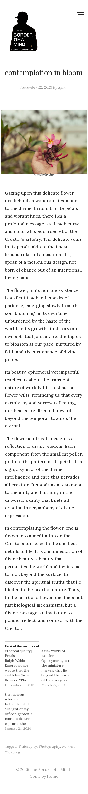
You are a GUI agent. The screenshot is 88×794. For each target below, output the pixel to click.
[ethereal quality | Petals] (23, 667)
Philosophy (28, 746)
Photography (49, 746)
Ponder (68, 746)
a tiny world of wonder (53, 653)
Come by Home (44, 776)
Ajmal (62, 87)
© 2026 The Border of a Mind (42, 769)
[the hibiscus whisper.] (23, 711)
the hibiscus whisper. (15, 696)
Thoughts (12, 752)
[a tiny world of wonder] (59, 667)
